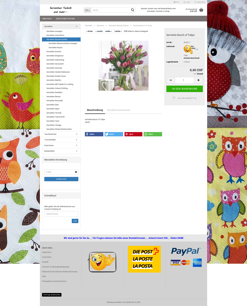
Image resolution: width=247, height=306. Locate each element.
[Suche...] (132, 10)
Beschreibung (95, 109)
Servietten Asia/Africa (55, 35)
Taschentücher (50, 134)
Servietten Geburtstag (55, 60)
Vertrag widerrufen (51, 295)
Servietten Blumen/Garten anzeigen (63, 43)
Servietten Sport (52, 109)
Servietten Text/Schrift (55, 117)
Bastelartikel (49, 151)
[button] (176, 2)
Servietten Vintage (53, 125)
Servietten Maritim (53, 80)
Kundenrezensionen (118, 109)
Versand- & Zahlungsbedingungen (55, 267)
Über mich (47, 19)
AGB (44, 276)
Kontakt (45, 262)
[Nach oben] (8, 301)
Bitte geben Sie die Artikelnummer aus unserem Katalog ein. (59, 207)
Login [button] (187, 2)
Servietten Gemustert (55, 64)
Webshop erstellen (114, 302)
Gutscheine (49, 145)
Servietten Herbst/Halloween (58, 72)
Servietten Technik (53, 113)
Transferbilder (50, 140)
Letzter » (118, 31)
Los (75, 221)
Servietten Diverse (53, 51)
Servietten (48, 26)
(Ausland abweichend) (191, 58)
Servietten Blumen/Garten (56, 39)
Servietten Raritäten (54, 92)
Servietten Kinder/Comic (56, 76)
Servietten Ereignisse (54, 56)
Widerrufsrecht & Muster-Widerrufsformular (59, 272)
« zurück (99, 31)
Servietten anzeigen (54, 31)
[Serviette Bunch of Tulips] (123, 65)
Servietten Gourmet (54, 68)
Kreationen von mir (65, 19)
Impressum (46, 252)
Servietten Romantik (54, 100)
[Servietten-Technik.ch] (61, 10)
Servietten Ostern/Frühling (57, 88)
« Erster (89, 31)
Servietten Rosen (55, 47)
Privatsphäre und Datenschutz (54, 281)
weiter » (108, 31)
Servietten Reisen (53, 96)
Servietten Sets (52, 105)
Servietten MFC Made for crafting (59, 84)
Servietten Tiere (52, 121)
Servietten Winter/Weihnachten (59, 129)
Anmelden (61, 179)
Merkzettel (200, 2)
